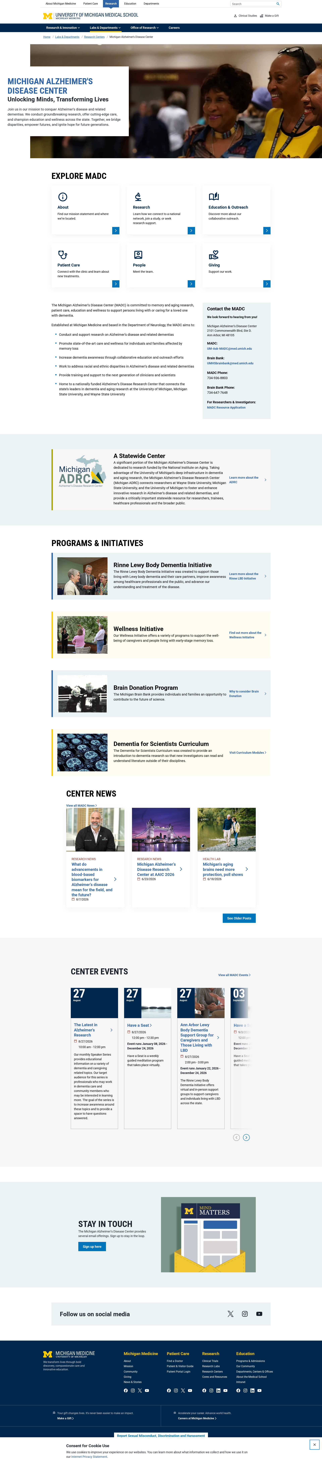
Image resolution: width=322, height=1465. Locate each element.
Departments (151, 3)
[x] (231, 1314)
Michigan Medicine (141, 1353)
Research (111, 3)
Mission (128, 1366)
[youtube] (259, 1314)
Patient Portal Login (178, 1371)
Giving (127, 1376)
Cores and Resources (214, 1376)
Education (130, 3)
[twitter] (140, 1391)
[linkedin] (218, 1391)
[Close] (314, 1444)
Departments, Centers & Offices (254, 1371)
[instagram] (245, 1314)
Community (131, 1371)
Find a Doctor (175, 1361)
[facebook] (126, 1391)
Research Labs (211, 1366)
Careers (174, 27)
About (127, 1361)
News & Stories (133, 1382)
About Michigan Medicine (61, 3)
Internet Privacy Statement (89, 1456)
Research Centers (212, 1371)
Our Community (245, 1366)
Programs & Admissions (250, 1361)
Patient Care (90, 3)
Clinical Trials (210, 1361)
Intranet (240, 1382)
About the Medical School (251, 1376)
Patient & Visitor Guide (180, 1366)
